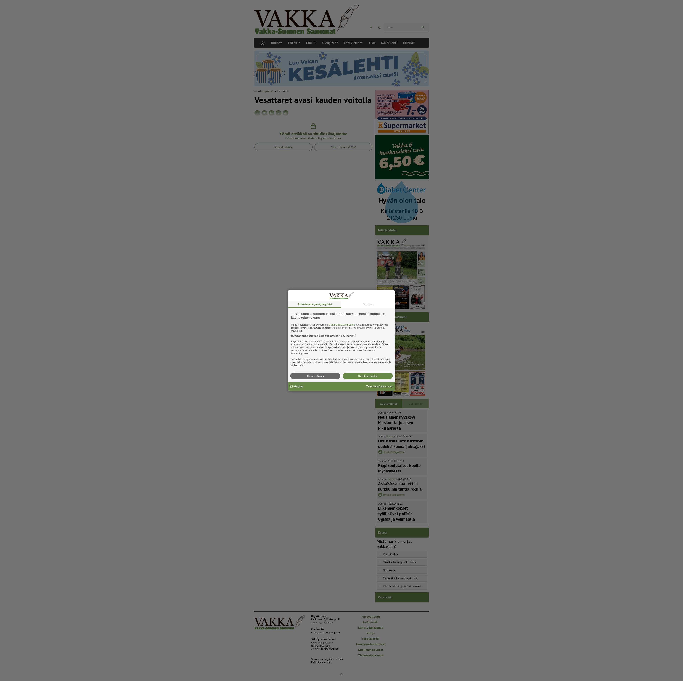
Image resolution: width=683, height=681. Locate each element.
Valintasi (368, 304)
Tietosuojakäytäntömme (379, 386)
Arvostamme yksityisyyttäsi (315, 304)
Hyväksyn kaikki (367, 375)
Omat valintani (315, 375)
